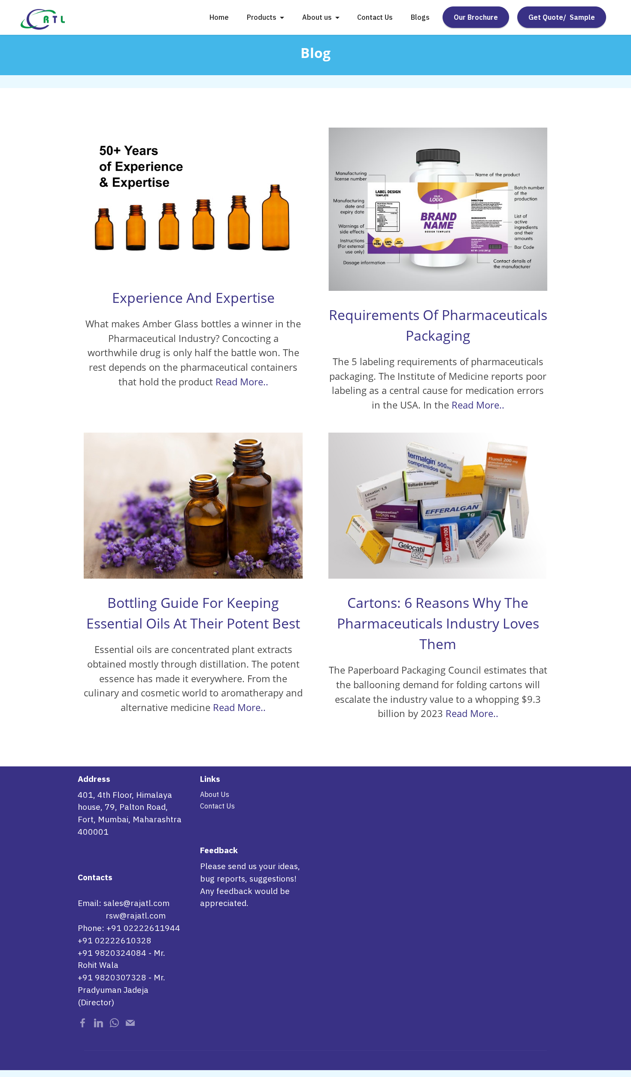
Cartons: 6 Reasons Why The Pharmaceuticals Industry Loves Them (438, 623)
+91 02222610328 (115, 940)
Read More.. (241, 381)
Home (219, 17)
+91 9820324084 (112, 952)
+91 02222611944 (143, 927)
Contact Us (375, 17)
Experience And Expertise (193, 297)
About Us (214, 794)
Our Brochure (476, 17)
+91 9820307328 (112, 977)
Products (261, 17)
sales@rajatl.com (136, 902)
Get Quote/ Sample (561, 17)
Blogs (420, 17)
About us (317, 17)
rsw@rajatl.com (136, 915)
